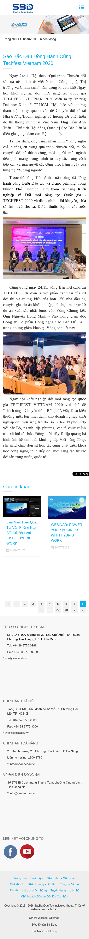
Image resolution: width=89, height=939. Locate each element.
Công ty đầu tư (69, 884)
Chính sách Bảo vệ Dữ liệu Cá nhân (44, 896)
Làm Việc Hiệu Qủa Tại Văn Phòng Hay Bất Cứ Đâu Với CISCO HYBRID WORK (21, 532)
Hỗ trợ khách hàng (34, 890)
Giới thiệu (36, 878)
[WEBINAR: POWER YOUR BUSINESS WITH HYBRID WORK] (67, 507)
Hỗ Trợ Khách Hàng (44, 931)
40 (66, 610)
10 (49, 610)
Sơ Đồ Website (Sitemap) (44, 917)
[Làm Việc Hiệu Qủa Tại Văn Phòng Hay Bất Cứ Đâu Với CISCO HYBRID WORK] (22, 506)
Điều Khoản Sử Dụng (44, 924)
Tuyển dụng (58, 890)
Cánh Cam (52, 909)
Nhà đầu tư (17, 884)
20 (58, 610)
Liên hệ (74, 890)
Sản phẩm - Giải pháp (61, 878)
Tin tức (14, 890)
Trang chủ (20, 878)
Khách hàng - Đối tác (42, 884)
